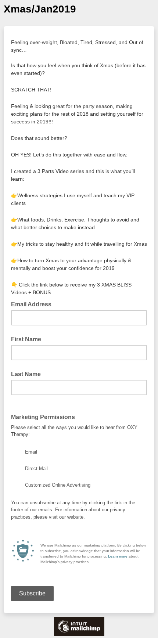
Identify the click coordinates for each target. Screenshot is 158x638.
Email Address (33, 304)
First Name (26, 339)
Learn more (118, 556)
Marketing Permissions (43, 417)
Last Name (26, 374)
